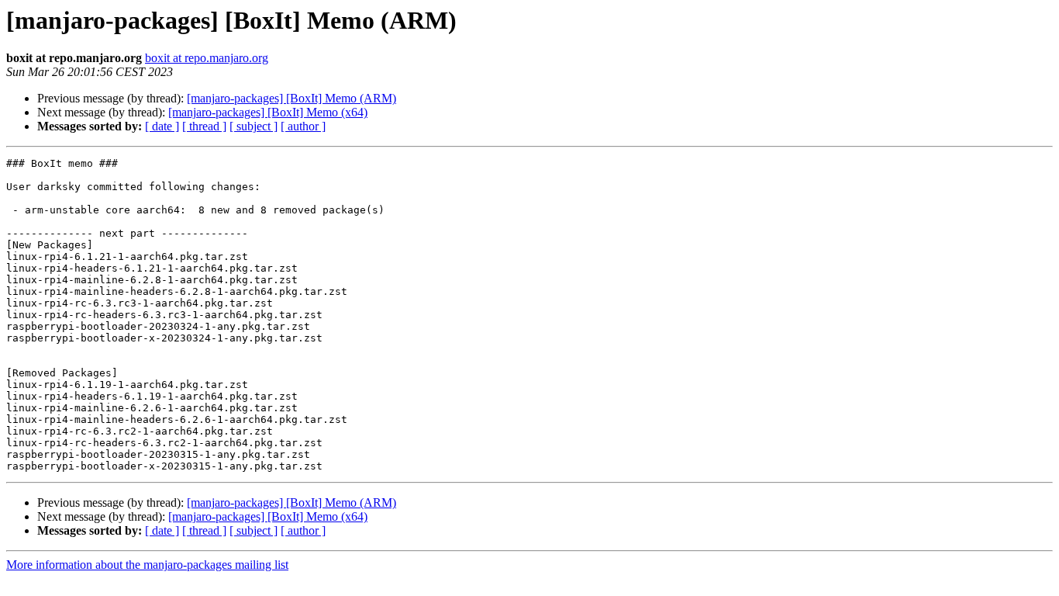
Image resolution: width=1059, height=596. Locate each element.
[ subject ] (253, 126)
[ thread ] (204, 126)
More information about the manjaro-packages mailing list (147, 564)
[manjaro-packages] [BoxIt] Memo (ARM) (291, 98)
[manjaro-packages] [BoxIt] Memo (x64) (267, 112)
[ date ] (162, 126)
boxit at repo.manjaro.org (206, 57)
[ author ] (303, 126)
